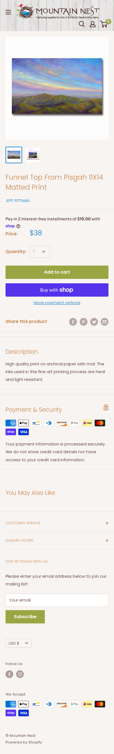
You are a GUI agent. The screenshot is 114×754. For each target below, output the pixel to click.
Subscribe (25, 616)
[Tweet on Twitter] (94, 322)
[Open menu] (8, 12)
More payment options (57, 302)
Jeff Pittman (18, 200)
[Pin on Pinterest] (83, 322)
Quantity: (16, 251)
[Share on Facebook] (73, 322)
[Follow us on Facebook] (9, 674)
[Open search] (82, 24)
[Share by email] (104, 322)
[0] (103, 24)
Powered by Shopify (24, 742)
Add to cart (57, 272)
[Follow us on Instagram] (20, 674)
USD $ (14, 643)
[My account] (92, 24)
